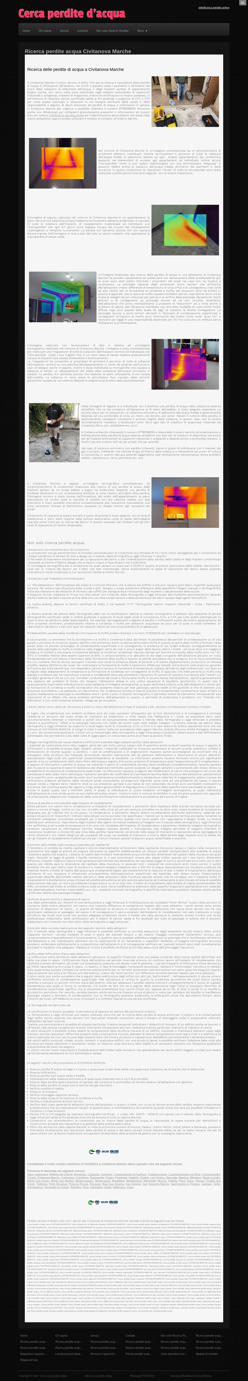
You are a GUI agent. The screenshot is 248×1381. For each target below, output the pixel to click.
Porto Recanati (58, 1184)
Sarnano (207, 1184)
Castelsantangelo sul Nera (184, 1174)
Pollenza (42, 1184)
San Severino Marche (156, 1184)
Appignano (41, 1174)
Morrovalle (150, 1180)
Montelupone (134, 1180)
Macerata (171, 1177)
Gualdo (144, 1177)
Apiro (30, 1174)
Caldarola (93, 1174)
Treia (85, 1187)
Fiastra (110, 1177)
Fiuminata (121, 1177)
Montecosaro (103, 1180)
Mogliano (195, 1177)
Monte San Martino (62, 1180)
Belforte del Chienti (60, 1174)
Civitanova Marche (48, 1177)
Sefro (217, 1184)
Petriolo (172, 1180)
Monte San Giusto (38, 1180)
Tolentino (75, 1187)
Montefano (118, 1180)
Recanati (95, 1184)
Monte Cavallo (211, 1177)
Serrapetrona (35, 1187)
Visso (130, 1187)
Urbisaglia (96, 1187)
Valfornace (119, 1187)
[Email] (242, 2)
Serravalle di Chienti (56, 1187)
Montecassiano (84, 1180)
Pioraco (200, 1180)
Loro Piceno (157, 1177)
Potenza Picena (78, 1184)
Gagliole (134, 1177)
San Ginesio (133, 1184)
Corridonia (82, 1177)
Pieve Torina (186, 1180)
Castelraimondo (157, 1174)
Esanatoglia (97, 1177)
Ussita (107, 1187)
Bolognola (80, 1174)
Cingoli (31, 1177)
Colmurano (68, 1177)
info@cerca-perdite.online (214, 7)
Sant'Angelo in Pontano (185, 1184)
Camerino (107, 1174)
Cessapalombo (211, 1174)
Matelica (184, 1177)
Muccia (162, 1180)
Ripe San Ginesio (113, 1184)
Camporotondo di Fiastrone (130, 1174)
